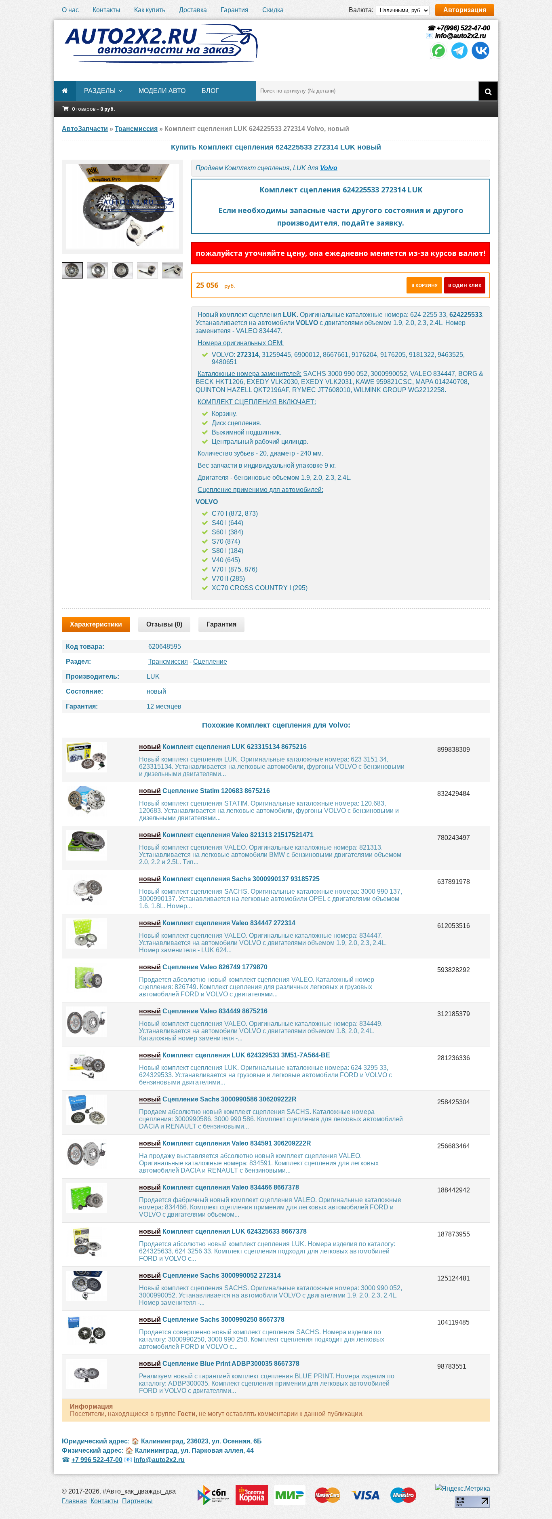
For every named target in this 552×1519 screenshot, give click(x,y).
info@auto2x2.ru (460, 35)
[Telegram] (459, 58)
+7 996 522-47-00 (97, 1459)
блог (210, 90)
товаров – (93, 108)
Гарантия (235, 9)
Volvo (328, 168)
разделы (100, 90)
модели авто (162, 90)
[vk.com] (480, 58)
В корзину (424, 285)
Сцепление (210, 661)
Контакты (106, 9)
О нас (70, 9)
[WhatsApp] (438, 58)
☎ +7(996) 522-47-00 (458, 28)
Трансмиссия (168, 661)
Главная (74, 1501)
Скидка (273, 9)
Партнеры (137, 1501)
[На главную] (161, 43)
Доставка (193, 9)
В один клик (464, 285)
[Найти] (488, 91)
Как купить (149, 9)
